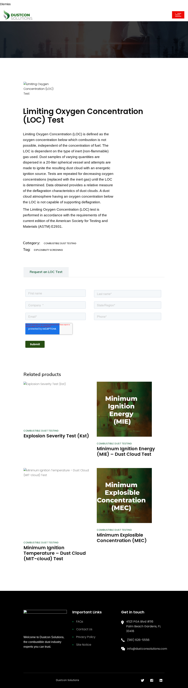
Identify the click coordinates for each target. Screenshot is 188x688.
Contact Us (84, 629)
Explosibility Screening (48, 250)
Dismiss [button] (5, 4)
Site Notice (83, 645)
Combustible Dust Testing (60, 243)
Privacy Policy (85, 637)
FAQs (79, 621)
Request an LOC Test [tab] (46, 272)
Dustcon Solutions (67, 680)
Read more (45, 416)
